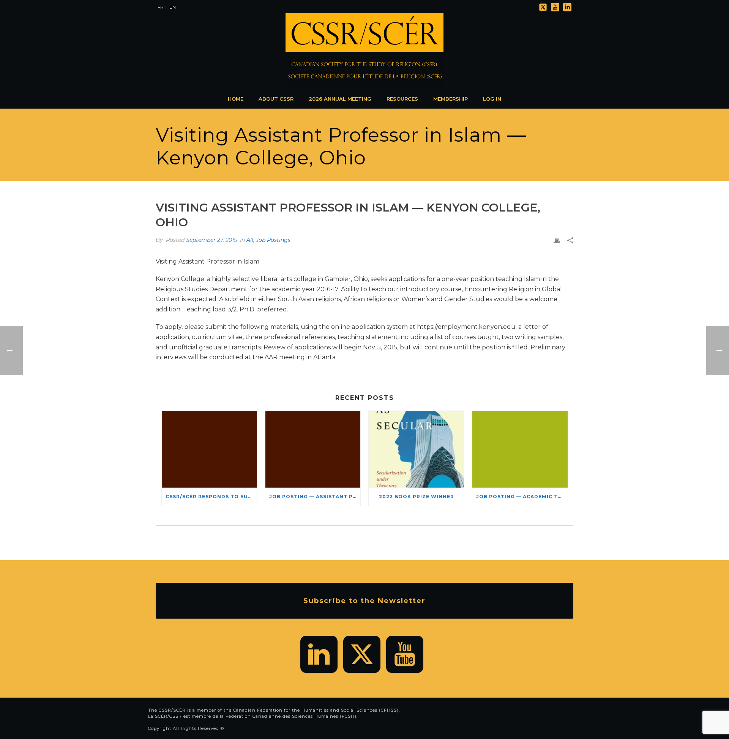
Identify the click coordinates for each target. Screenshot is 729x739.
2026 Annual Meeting (340, 99)
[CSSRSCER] (364, 51)
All (249, 240)
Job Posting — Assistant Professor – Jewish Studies (315, 496)
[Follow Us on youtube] (404, 654)
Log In (492, 99)
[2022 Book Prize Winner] (416, 449)
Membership (450, 99)
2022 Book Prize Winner (416, 496)
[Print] (557, 240)
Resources (402, 99)
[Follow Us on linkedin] (319, 654)
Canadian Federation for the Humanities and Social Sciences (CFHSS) (316, 710)
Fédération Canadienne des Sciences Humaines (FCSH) (291, 716)
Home (235, 99)
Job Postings (273, 240)
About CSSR (276, 99)
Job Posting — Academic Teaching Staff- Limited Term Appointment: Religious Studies (522, 496)
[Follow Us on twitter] (361, 654)
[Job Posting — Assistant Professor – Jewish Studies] (313, 449)
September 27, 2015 (211, 240)
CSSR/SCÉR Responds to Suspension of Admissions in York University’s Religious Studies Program (211, 496)
